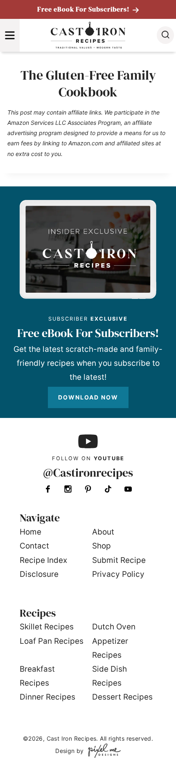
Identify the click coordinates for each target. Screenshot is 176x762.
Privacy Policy (118, 574)
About (103, 532)
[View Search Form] (165, 35)
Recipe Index (43, 560)
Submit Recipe (119, 560)
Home (30, 532)
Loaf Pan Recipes (51, 641)
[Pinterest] (88, 489)
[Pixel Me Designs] (102, 751)
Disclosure (39, 574)
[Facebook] (48, 489)
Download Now (88, 397)
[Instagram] (68, 489)
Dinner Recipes (47, 697)
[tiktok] (108, 489)
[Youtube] (128, 489)
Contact (34, 546)
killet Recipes (49, 626)
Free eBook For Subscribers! (84, 9)
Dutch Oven (113, 626)
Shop (101, 546)
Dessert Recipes (122, 697)
